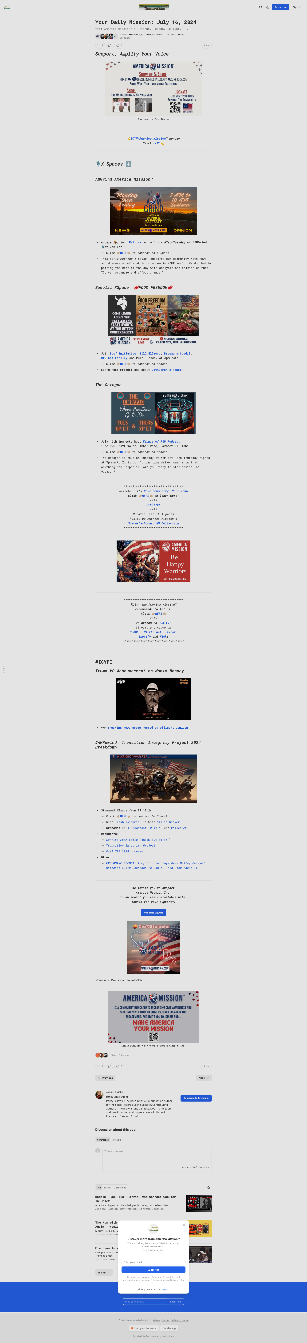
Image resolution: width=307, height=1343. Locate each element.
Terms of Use (169, 1277)
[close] (184, 1225)
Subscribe (153, 1269)
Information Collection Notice (152, 1280)
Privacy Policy (177, 1280)
